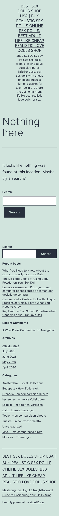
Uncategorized (12, 426)
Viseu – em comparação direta (22, 432)
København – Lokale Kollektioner (24, 399)
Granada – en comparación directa (25, 394)
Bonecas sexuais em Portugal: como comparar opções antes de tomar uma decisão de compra (27, 290)
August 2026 (10, 345)
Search (7, 246)
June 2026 (9, 356)
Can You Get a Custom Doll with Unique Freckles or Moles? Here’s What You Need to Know (28, 303)
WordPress (37, 502)
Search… (8, 192)
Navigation (48, 330)
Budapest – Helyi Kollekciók (20, 388)
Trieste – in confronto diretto (21, 421)
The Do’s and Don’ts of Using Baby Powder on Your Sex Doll (25, 280)
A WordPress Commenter (19, 330)
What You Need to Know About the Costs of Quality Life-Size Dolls (25, 272)
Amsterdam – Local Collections (22, 383)
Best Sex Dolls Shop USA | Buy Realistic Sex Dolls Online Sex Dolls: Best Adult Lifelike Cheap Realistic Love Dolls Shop (29, 469)
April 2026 (9, 367)
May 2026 (9, 362)
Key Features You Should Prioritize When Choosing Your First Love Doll (29, 313)
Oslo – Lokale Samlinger (18, 410)
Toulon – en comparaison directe (24, 415)
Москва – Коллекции (16, 437)
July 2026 (8, 351)
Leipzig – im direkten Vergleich (22, 404)
